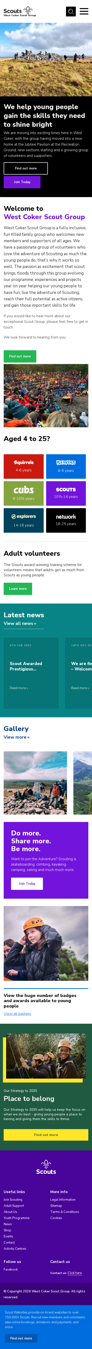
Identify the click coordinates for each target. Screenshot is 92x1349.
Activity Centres (15, 1249)
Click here (75, 1273)
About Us (10, 1212)
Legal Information (63, 1200)
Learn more (18, 589)
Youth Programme (16, 1218)
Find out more (26, 168)
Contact (9, 1242)
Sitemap (56, 1206)
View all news (18, 623)
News (8, 1224)
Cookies (56, 1218)
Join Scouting (13, 1200)
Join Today (22, 182)
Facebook (11, 1269)
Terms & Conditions (64, 1212)
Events (8, 1236)
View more (15, 737)
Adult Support (14, 1206)
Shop (7, 1230)
